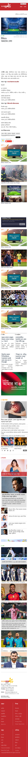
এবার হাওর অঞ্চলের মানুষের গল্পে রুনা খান (17, 524)
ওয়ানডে (18, 133)
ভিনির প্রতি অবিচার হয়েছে (13, 103)
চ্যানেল (9, 133)
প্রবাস (2, 719)
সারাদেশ (3, 711)
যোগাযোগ (17, 734)
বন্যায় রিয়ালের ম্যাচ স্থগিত (13, 82)
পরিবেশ (17, 740)
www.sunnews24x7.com (12, 693)
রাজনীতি (3, 714)
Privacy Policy (18, 721)
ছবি (16, 745)
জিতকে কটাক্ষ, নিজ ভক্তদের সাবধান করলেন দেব (17, 509)
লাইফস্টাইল (5, 400)
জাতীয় (2, 708)
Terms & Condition (5, 748)
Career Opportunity (19, 724)
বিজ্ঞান (2, 721)
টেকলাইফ (17, 719)
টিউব (16, 742)
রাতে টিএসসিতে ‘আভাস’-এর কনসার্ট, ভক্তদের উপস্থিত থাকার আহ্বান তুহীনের (16, 532)
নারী (2, 742)
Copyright (3, 752)
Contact (17, 750)
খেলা (3, 36)
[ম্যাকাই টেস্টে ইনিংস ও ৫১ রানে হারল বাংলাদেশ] (14, 555)
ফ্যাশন (2, 734)
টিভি (6, 133)
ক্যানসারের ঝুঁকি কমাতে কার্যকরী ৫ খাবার (10, 426)
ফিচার (2, 737)
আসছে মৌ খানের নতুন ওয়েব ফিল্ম (17, 516)
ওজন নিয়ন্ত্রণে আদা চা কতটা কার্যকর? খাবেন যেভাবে (12, 430)
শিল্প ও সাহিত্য (18, 714)
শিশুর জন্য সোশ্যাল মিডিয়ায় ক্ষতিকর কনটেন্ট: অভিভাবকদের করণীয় (14, 433)
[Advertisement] (14, 57)
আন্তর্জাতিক (3, 716)
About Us (3, 724)
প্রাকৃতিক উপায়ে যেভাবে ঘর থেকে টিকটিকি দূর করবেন (13, 436)
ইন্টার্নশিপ (17, 737)
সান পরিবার (17, 748)
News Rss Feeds (5, 750)
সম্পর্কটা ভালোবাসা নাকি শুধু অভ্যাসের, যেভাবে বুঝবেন (13, 424)
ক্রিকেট (13, 133)
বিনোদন (4, 458)
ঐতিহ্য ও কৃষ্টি (18, 716)
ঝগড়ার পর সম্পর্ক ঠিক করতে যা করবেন (10, 428)
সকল (25, 6)
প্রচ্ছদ (21, 6)
